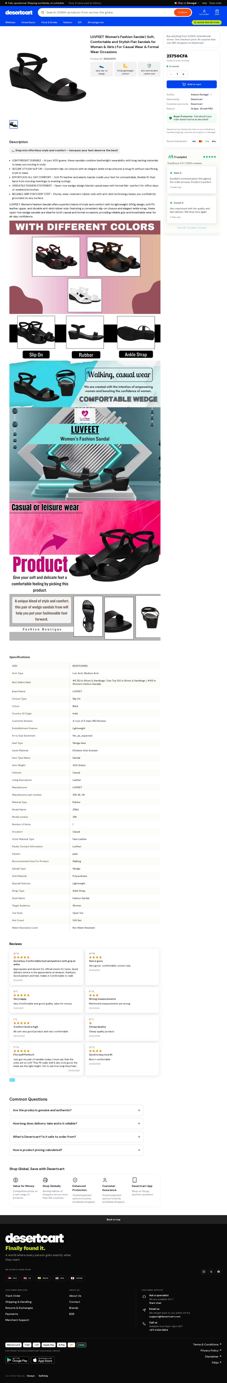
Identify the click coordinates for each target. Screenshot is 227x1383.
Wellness (10, 22)
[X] (211, 1272)
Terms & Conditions (207, 1344)
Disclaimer (213, 1356)
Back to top (113, 1219)
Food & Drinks (49, 22)
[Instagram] (204, 1272)
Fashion (67, 22)
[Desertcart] (18, 12)
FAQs (217, 1362)
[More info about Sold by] (210, 94)
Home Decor (29, 22)
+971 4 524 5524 (158, 1329)
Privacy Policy (211, 1350)
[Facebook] (219, 1272)
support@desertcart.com (164, 1316)
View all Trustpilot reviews (191, 227)
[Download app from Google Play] (17, 1360)
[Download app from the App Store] (42, 1360)
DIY (80, 22)
